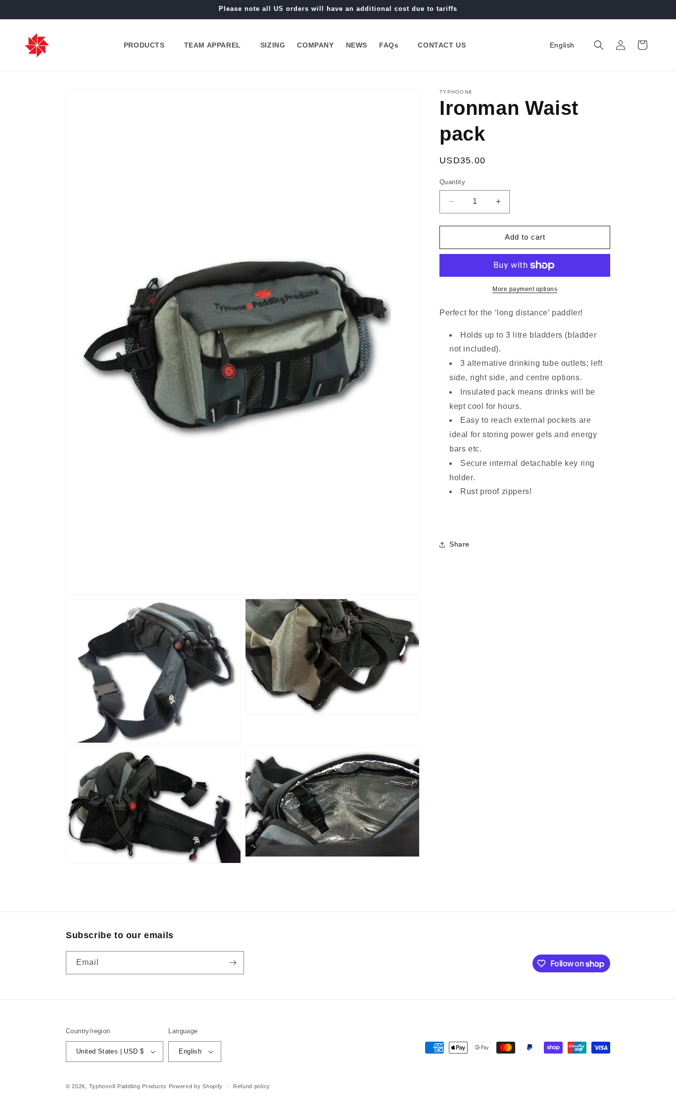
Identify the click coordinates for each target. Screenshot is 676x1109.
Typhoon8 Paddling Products (128, 1086)
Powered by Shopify (196, 1086)
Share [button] (459, 544)
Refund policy (251, 1086)
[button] (148, 45)
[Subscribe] (232, 962)
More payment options (524, 289)
